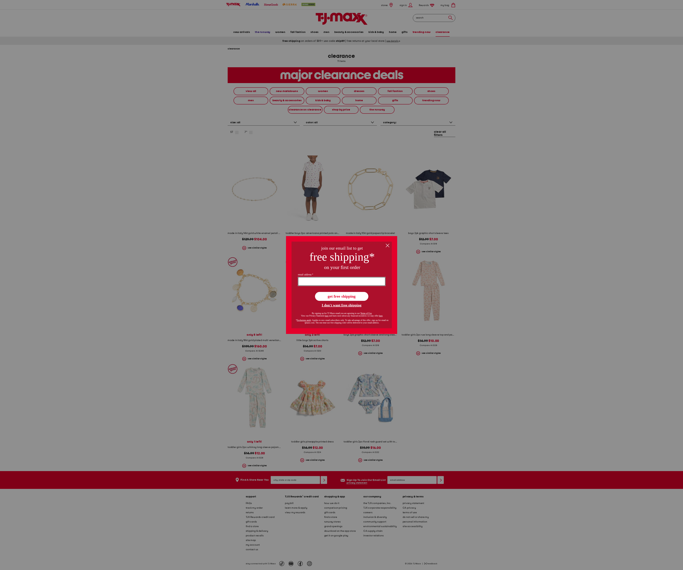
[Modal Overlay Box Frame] (341, 285)
